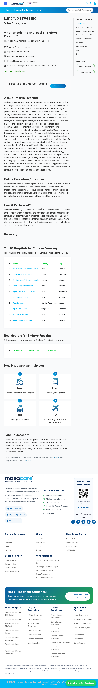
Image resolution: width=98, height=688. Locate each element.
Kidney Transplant (35, 615)
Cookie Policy (10, 568)
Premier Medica (19, 303)
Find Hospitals (85, 72)
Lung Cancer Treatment (60, 642)
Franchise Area (72, 542)
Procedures (9, 542)
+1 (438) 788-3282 (83, 508)
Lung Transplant (34, 634)
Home (7, 10)
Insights (8, 550)
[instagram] (94, 522)
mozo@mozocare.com (83, 515)
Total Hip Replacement (83, 619)
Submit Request (85, 66)
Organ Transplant (43, 574)
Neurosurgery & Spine (44, 570)
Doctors (8, 546)
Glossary (39, 550)
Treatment (18, 10)
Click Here (58, 86)
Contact (39, 546)
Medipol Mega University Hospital (26, 280)
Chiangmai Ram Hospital (22, 274)
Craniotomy (78, 639)
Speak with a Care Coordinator (80, 596)
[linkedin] (89, 522)
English (35, 3)
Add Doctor (71, 550)
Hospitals (9, 539)
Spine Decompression (82, 623)
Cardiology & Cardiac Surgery (47, 566)
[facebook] (73, 522)
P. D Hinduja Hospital (21, 297)
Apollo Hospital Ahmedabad (24, 292)
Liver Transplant (34, 619)
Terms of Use (10, 564)
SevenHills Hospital (20, 315)
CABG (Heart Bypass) (82, 627)
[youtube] (83, 522)
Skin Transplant (34, 643)
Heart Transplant (35, 630)
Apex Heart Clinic (20, 309)
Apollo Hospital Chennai (22, 320)
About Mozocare (42, 539)
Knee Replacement (81, 615)
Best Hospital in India (13, 619)
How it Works (41, 542)
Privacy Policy (10, 560)
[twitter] (78, 522)
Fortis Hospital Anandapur (23, 286)
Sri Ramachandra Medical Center (25, 269)
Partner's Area (72, 539)
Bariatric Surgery (80, 643)
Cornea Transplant (35, 639)
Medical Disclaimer (12, 571)
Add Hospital (71, 546)
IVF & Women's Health (45, 578)
